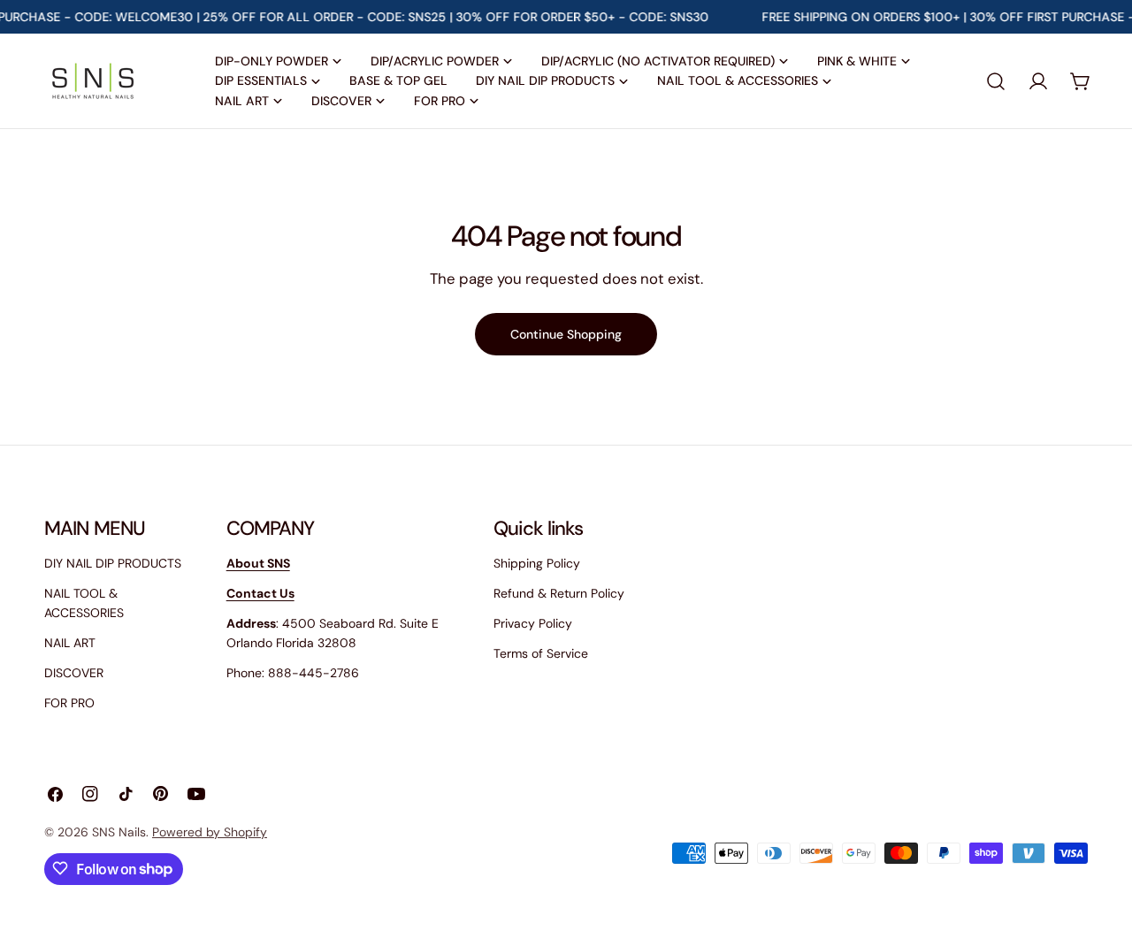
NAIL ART (70, 643)
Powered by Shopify (209, 832)
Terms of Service (540, 653)
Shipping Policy (536, 563)
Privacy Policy (532, 623)
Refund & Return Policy (558, 593)
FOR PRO (69, 703)
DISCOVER (73, 673)
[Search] (995, 81)
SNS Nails (119, 832)
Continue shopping (566, 334)
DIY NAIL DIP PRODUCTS (112, 563)
